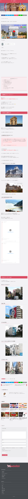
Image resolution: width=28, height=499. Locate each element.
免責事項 (3, 476)
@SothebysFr (10, 141)
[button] (3, 15)
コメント (3, 430)
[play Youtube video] (14, 31)
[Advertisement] (14, 70)
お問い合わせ (3, 475)
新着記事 (3, 471)
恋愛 (2, 487)
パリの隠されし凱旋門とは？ (6, 81)
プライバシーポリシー (4, 473)
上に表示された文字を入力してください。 (6, 450)
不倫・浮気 (3, 488)
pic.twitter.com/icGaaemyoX (8, 142)
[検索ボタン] (1, 1)
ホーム (3, 483)
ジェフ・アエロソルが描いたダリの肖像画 (8, 87)
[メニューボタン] (27, 1)
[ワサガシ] (14, 1)
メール (3, 442)
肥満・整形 (3, 490)
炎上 (2, 485)
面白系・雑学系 (3, 8)
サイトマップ (3, 478)
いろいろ (3, 493)
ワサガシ (4, 396)
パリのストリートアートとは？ (7, 84)
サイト (2, 445)
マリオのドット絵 (6, 88)
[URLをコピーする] (25, 15)
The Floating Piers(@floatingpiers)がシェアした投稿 (10, 262)
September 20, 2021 (13, 145)
